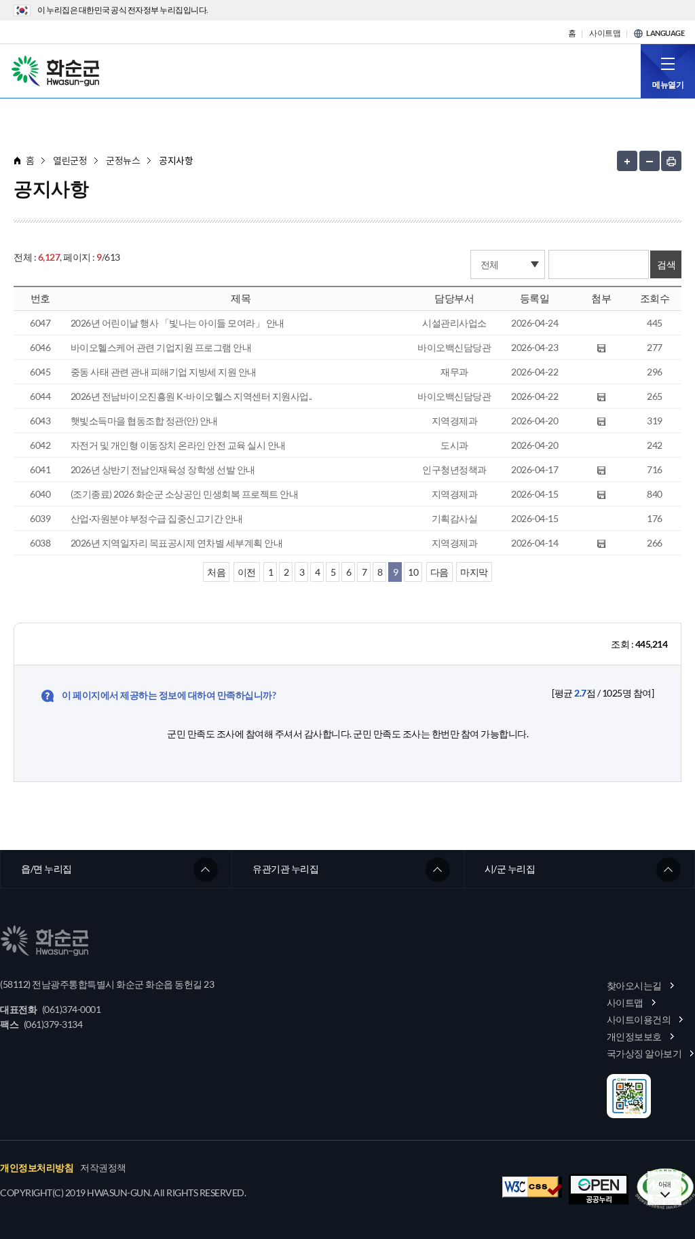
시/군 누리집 (510, 868)
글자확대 (627, 161)
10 (413, 572)
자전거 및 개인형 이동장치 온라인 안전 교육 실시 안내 (178, 445)
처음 (216, 572)
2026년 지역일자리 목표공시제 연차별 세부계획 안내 (177, 543)
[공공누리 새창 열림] (598, 1189)
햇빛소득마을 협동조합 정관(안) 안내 (144, 420)
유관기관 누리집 (285, 868)
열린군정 (70, 160)
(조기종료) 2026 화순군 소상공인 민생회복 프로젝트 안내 (185, 494)
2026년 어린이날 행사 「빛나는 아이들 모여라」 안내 (177, 323)
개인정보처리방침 (36, 1167)
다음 (439, 572)
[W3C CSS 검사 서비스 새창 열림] (532, 1187)
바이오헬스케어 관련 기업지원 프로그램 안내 (161, 347)
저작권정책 (103, 1167)
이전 (247, 572)
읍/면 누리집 (46, 868)
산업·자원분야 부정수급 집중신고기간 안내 (157, 518)
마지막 (474, 572)
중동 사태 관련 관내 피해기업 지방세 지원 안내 (164, 371)
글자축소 (649, 161)
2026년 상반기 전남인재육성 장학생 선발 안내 (163, 469)
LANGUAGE (665, 33)
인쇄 (671, 161)
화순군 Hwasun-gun (58, 70)
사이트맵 (604, 33)
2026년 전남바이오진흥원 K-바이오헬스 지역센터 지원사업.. (191, 396)
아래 (664, 1184)
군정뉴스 (123, 160)
